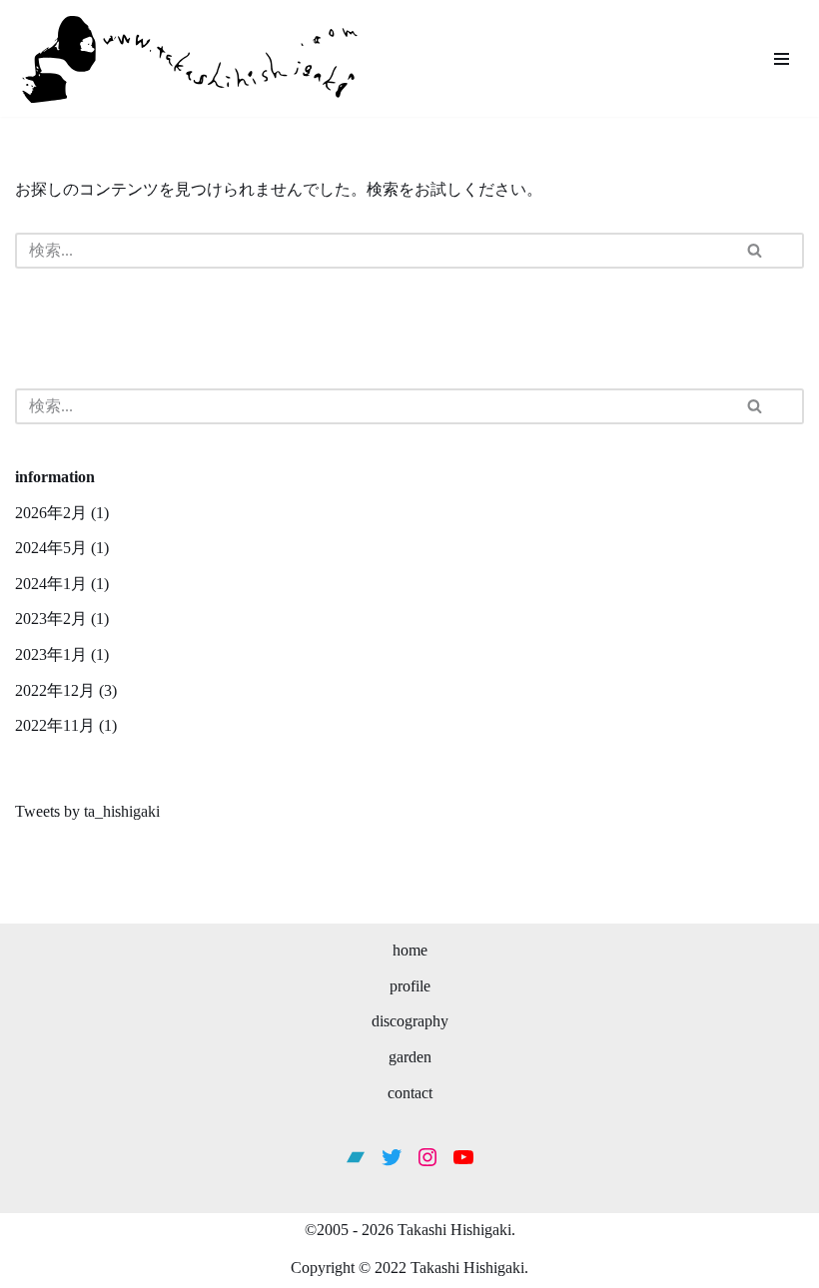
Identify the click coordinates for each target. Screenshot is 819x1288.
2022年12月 (55, 690)
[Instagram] (427, 1157)
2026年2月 (51, 512)
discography (410, 1020)
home (410, 950)
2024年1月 (51, 583)
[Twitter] (392, 1157)
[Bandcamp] (356, 1157)
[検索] (770, 251)
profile (410, 985)
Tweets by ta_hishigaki (87, 811)
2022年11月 (55, 725)
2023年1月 (51, 654)
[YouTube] (463, 1157)
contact (410, 1092)
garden (410, 1056)
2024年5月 (51, 547)
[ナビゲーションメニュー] (781, 59)
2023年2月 (51, 618)
